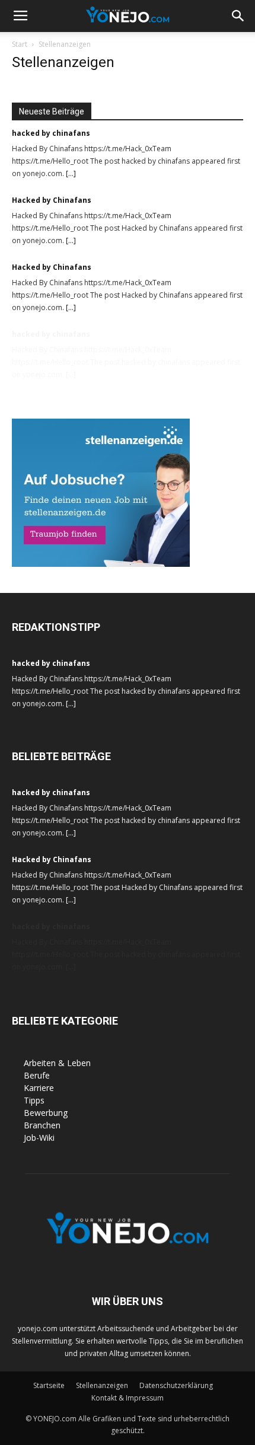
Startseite (49, 1385)
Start (19, 44)
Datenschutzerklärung (176, 1385)
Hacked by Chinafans (51, 200)
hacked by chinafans (51, 133)
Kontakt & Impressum (127, 1398)
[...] (71, 173)
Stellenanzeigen (102, 1385)
